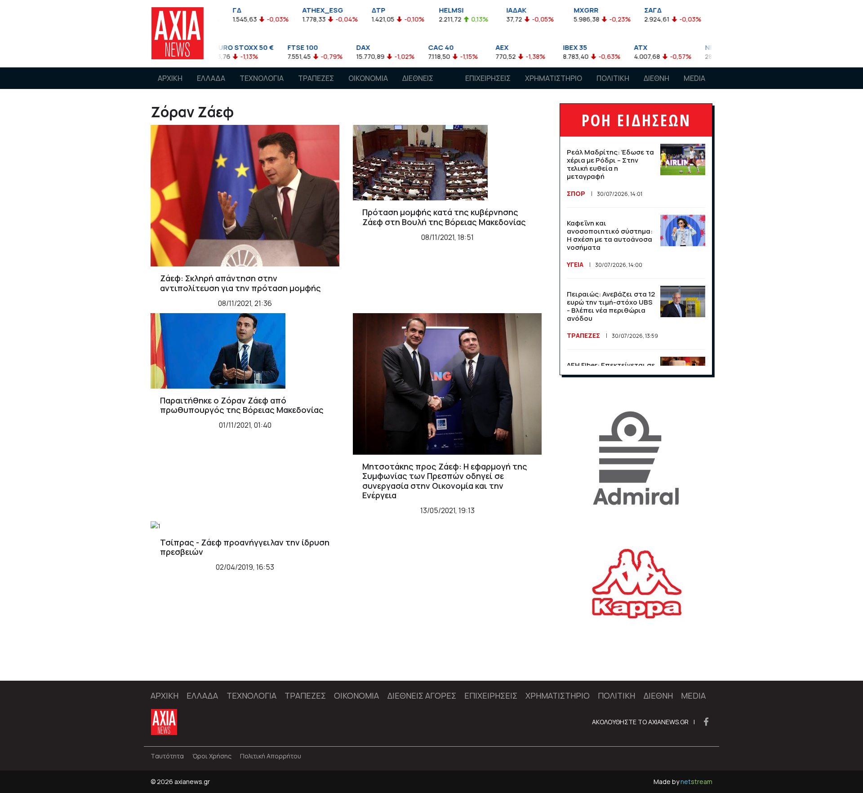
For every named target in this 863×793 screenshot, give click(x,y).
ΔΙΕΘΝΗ (656, 78)
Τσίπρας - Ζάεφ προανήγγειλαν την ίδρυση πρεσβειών (244, 547)
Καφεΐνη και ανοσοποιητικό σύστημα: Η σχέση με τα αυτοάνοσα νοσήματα (610, 235)
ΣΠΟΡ (576, 193)
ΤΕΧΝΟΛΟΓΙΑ (262, 78)
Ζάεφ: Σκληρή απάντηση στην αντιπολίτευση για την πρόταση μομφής (240, 283)
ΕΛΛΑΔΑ (211, 78)
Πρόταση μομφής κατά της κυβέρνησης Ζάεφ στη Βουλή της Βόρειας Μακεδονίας (444, 217)
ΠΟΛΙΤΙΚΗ (612, 78)
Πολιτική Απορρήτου (270, 756)
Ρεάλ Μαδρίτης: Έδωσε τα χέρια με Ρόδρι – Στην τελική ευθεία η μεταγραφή (610, 164)
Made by (683, 781)
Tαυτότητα (167, 756)
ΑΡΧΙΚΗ (170, 78)
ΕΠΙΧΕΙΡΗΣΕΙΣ (488, 78)
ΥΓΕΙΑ (575, 264)
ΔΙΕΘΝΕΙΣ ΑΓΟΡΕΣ (417, 86)
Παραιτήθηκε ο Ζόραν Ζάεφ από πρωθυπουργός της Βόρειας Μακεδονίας (242, 405)
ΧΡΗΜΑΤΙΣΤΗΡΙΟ (553, 78)
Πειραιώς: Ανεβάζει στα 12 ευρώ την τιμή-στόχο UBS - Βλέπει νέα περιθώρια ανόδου (611, 306)
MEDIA (694, 78)
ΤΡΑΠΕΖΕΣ (316, 78)
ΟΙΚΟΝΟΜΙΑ (368, 78)
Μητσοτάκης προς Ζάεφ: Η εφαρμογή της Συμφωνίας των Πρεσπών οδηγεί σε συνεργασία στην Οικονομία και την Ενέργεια (444, 481)
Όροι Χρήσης (211, 756)
